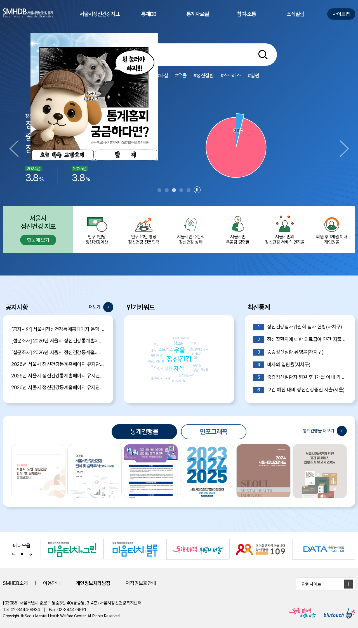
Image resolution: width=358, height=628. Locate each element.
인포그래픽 (214, 432)
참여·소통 (246, 19)
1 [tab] (159, 190)
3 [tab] (174, 190)
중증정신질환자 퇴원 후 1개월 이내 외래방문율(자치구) (302, 377)
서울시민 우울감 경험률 (238, 239)
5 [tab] (188, 190)
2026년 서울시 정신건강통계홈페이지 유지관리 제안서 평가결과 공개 (58, 364)
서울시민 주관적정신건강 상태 (190, 239)
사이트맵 (341, 14)
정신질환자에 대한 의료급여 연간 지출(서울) (302, 339)
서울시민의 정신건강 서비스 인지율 (285, 239)
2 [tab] (166, 190)
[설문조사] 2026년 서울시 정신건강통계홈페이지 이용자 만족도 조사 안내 (58, 352)
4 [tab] (181, 190)
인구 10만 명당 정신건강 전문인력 (143, 239)
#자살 (162, 75)
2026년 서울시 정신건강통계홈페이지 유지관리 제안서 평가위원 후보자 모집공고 (58, 376)
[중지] (197, 189)
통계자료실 (197, 19)
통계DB (148, 19)
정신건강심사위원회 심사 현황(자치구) (300, 327)
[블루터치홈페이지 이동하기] (336, 613)
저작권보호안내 (141, 583)
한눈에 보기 (38, 240)
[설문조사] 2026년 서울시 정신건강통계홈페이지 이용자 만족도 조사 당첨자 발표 (58, 341)
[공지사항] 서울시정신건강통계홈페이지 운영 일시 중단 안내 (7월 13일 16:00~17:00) (58, 329)
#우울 (181, 75)
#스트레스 (231, 75)
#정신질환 (204, 75)
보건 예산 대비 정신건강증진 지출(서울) (300, 390)
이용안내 (51, 583)
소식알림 (295, 19)
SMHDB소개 (15, 583)
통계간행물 (144, 432)
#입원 (254, 75)
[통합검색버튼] (262, 54)
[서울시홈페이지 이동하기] (299, 613)
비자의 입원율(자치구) (283, 364)
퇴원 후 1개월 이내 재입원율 (331, 239)
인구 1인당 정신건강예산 (97, 239)
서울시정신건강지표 (99, 19)
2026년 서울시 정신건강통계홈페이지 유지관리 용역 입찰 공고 (58, 387)
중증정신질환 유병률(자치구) (290, 352)
